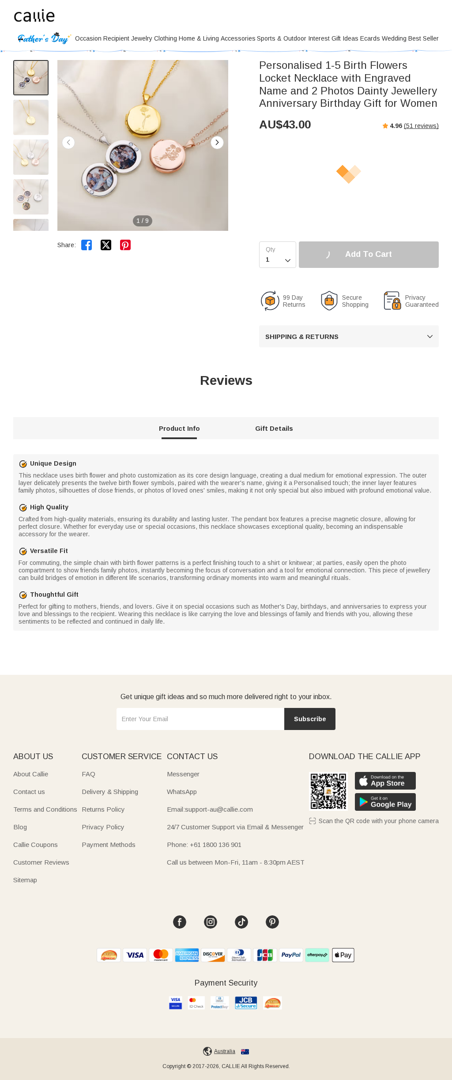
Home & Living (199, 38)
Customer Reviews (41, 862)
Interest (319, 38)
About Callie (30, 774)
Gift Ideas (344, 38)
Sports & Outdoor (281, 38)
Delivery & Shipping (110, 791)
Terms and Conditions (45, 809)
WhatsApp (182, 791)
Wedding (394, 38)
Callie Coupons (35, 844)
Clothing (165, 38)
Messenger (183, 774)
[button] (217, 142)
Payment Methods (109, 844)
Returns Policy (103, 809)
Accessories (238, 38)
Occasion (88, 38)
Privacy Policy (103, 827)
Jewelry (141, 38)
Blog (20, 827)
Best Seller (423, 38)
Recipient (116, 38)
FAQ (88, 774)
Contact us (29, 791)
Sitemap (25, 880)
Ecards (370, 38)
